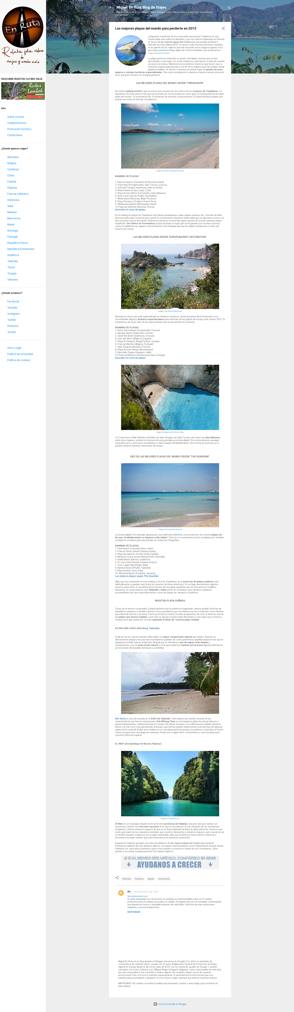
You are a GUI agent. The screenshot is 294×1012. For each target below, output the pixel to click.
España (11, 181)
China (10, 175)
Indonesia (13, 200)
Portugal (12, 236)
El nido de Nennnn (173, 818)
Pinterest (13, 326)
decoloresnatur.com (137, 896)
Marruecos (14, 218)
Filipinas (12, 187)
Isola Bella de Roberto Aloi (173, 311)
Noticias (127, 878)
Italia (10, 206)
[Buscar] (229, 8)
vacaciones (164, 878)
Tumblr (11, 332)
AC (129, 891)
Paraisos (139, 878)
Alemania (13, 157)
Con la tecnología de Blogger (172, 1004)
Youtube (12, 307)
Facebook (13, 301)
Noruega (12, 230)
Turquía (11, 273)
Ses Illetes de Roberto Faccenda (173, 171)
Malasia (12, 212)
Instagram (13, 313)
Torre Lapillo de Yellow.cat (173, 529)
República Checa (17, 242)
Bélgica (11, 163)
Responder (133, 912)
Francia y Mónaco (17, 193)
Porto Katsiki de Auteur (162, 53)
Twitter (11, 319)
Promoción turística (19, 129)
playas (151, 878)
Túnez (11, 267)
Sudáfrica (13, 255)
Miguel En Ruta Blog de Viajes (141, 7)
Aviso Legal (14, 347)
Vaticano (12, 279)
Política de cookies (18, 360)
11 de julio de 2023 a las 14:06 (145, 892)
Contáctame (14, 135)
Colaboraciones (16, 122)
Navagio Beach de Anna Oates (173, 432)
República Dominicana (20, 249)
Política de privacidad (20, 354)
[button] (223, 28)
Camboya (13, 169)
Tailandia (12, 261)
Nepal (10, 224)
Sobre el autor (15, 116)
